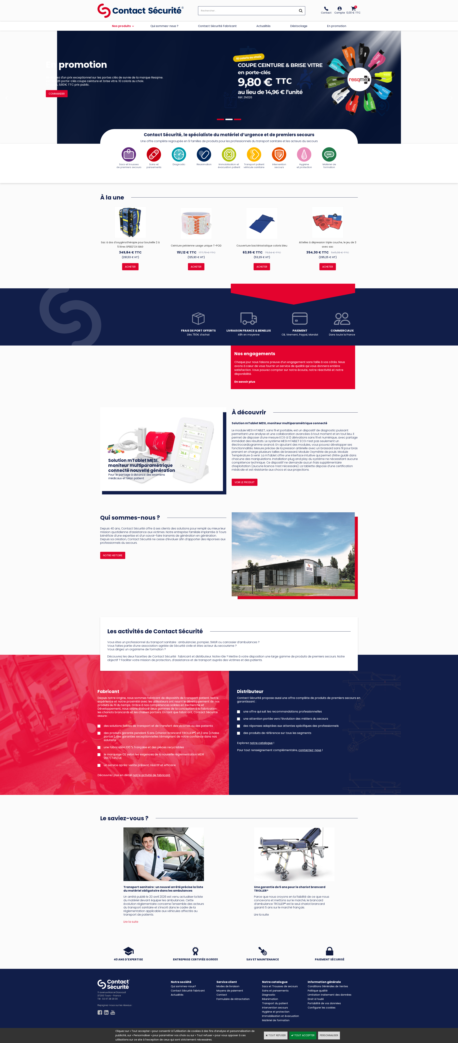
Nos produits (121, 26)
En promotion (336, 26)
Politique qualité (318, 990)
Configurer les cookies (321, 1007)
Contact (221, 995)
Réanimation (270, 999)
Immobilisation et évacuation (280, 1016)
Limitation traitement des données (329, 995)
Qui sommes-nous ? (164, 26)
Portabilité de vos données (324, 1003)
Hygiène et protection (275, 1012)
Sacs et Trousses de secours (280, 986)
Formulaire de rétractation (233, 999)
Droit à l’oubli (316, 999)
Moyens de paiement (229, 990)
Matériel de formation (275, 1020)
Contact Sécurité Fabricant (217, 26)
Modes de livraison (227, 986)
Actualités (263, 26)
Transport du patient (275, 1003)
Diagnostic (268, 995)
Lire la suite (261, 915)
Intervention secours (275, 1007)
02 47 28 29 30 (110, 998)
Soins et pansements (275, 990)
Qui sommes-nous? (183, 986)
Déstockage (298, 26)
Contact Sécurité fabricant (188, 990)
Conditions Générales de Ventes (328, 986)
